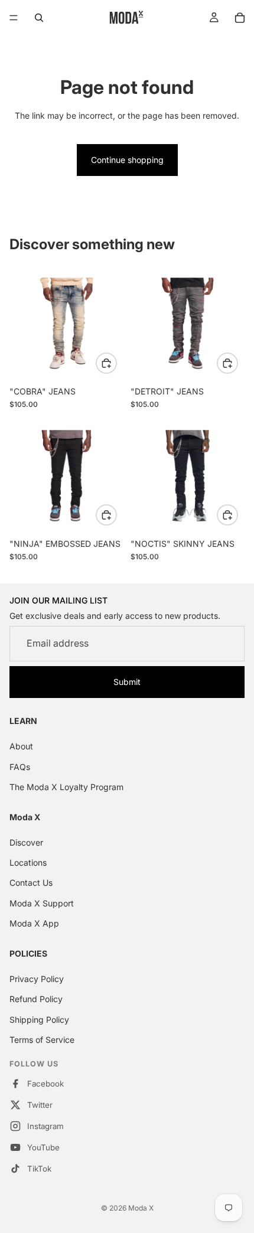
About (21, 746)
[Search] (39, 18)
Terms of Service (41, 1040)
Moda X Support (41, 903)
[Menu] (13, 17)
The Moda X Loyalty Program (66, 787)
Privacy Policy (36, 979)
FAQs (19, 767)
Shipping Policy (39, 1020)
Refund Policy (36, 999)
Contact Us (31, 883)
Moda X (141, 1207)
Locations (28, 862)
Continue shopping (127, 160)
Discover (26, 842)
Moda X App (34, 923)
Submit (127, 682)
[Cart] (240, 18)
